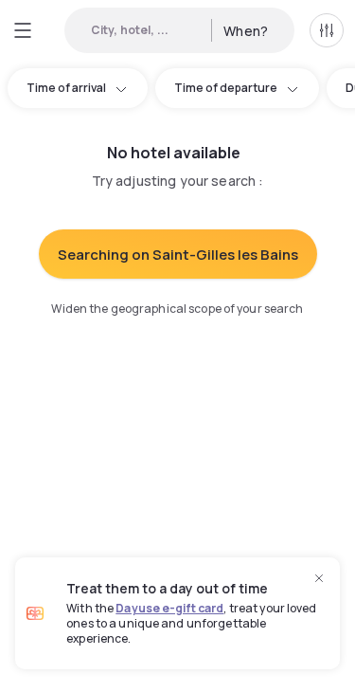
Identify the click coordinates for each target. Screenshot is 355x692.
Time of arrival (66, 88)
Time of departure (225, 88)
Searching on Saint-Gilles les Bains (178, 254)
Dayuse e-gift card (169, 608)
